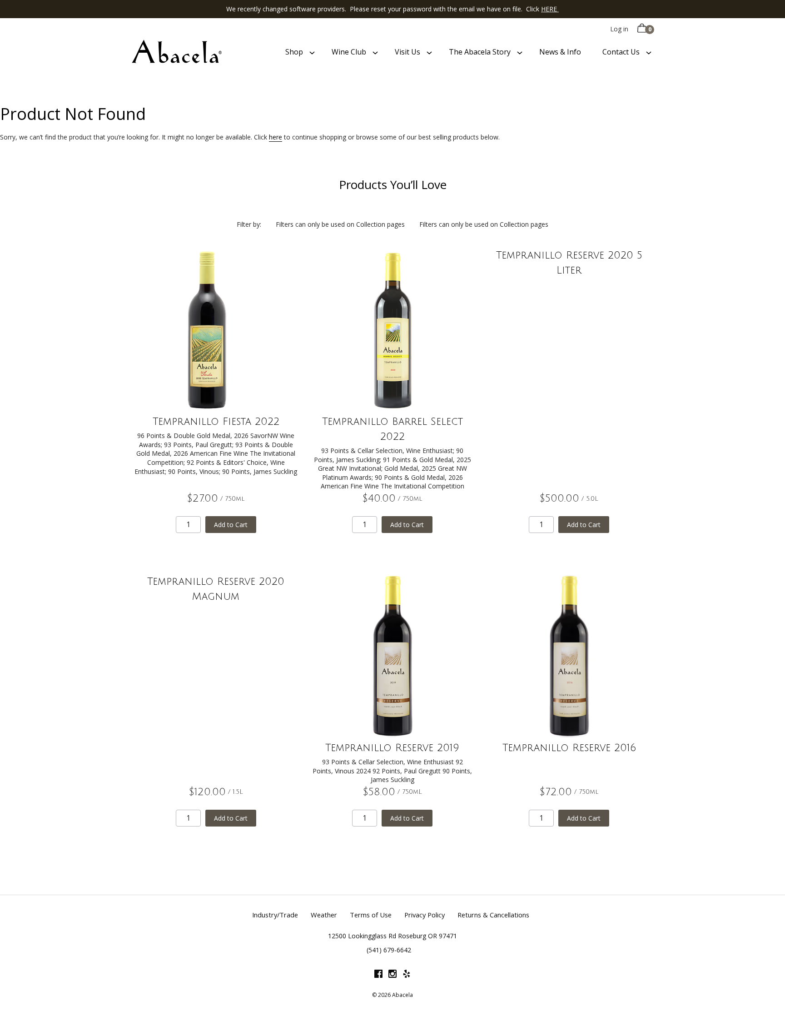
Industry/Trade (275, 914)
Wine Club (349, 52)
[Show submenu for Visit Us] (429, 52)
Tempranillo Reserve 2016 (569, 747)
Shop (294, 52)
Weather (324, 914)
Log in (619, 29)
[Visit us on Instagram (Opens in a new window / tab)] (392, 975)
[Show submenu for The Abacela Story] (519, 52)
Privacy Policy (424, 914)
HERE (550, 9)
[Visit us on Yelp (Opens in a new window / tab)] (406, 975)
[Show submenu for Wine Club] (375, 52)
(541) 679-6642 (389, 950)
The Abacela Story (480, 52)
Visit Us (407, 52)
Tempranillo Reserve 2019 (392, 747)
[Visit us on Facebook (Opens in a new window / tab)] (378, 975)
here (275, 137)
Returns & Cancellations (493, 914)
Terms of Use (371, 914)
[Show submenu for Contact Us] (648, 52)
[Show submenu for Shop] (312, 52)
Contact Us (621, 52)
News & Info (560, 52)
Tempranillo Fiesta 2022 (216, 421)
